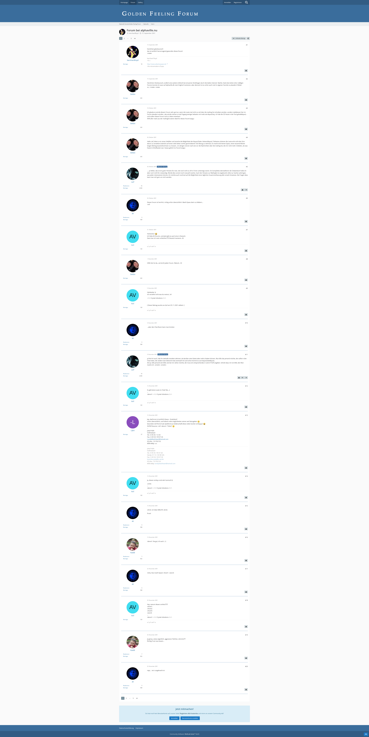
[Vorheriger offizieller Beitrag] (242, 377)
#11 (246, 354)
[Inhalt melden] (246, 70)
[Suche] (246, 2)
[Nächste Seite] (134, 38)
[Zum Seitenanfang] (366, 734)
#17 (246, 569)
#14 (246, 476)
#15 (246, 506)
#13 (246, 415)
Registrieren (238, 2)
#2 (247, 79)
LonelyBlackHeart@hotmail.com (157, 439)
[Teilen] (248, 38)
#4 (247, 137)
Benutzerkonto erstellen (190, 718)
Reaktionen (126, 186)
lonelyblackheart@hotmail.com (165, 463)
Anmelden (227, 2)
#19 (246, 635)
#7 (247, 230)
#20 (246, 666)
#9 (247, 288)
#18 (246, 600)
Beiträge (125, 64)
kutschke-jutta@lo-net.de (155, 459)
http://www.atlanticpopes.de (156, 64)
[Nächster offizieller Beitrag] (246, 189)
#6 (247, 198)
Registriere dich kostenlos (189, 713)
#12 (246, 386)
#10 (246, 323)
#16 (246, 537)
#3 (247, 108)
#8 (247, 259)
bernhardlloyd (133, 33)
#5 (247, 167)
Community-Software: (184, 734)
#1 (247, 45)
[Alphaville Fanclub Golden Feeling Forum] (184, 13)
